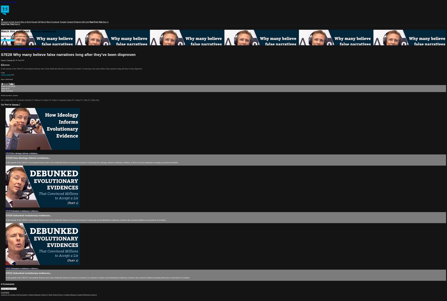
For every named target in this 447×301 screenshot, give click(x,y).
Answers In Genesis (8, 295)
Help (51, 295)
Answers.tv (5, 22)
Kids (12, 22)
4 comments (5, 65)
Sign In (17, 24)
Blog (49, 22)
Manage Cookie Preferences (80, 295)
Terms (55, 295)
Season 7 (16, 104)
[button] (2, 20)
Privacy (61, 295)
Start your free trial (8, 40)
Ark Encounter (21, 295)
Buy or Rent (26, 22)
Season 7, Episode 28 (8, 60)
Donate (34, 22)
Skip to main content (8, 2)
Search (18, 22)
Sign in (105, 22)
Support (70, 22)
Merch (43, 22)
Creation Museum (34, 295)
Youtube (63, 22)
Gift (39, 22)
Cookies (67, 295)
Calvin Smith (6, 75)
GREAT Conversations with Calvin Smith (21, 48)
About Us (44, 295)
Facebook (55, 22)
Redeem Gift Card (81, 22)
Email (12, 84)
